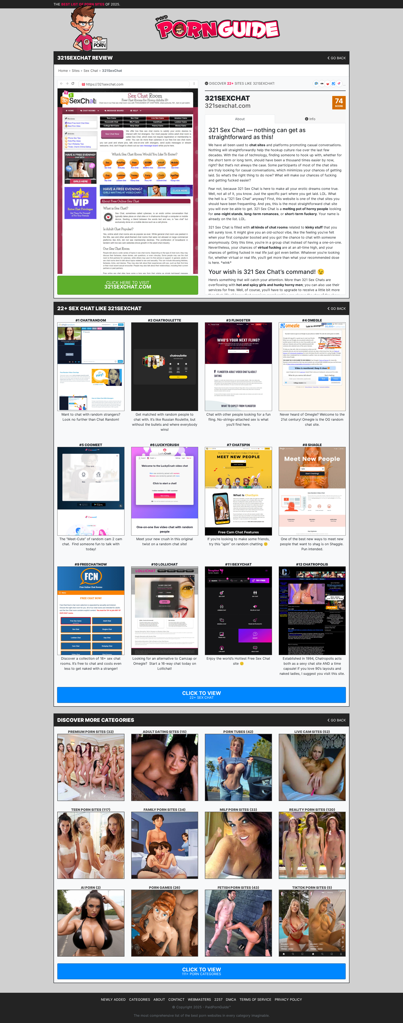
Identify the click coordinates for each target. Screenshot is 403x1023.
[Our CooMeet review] (90, 491)
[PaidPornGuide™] (83, 28)
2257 (218, 999)
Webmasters (199, 999)
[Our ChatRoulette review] (164, 366)
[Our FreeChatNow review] (90, 610)
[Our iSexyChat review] (238, 610)
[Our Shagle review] (312, 491)
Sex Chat (91, 70)
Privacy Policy (288, 999)
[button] (127, 285)
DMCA (231, 999)
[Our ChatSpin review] (238, 491)
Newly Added (113, 999)
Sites (76, 70)
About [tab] (240, 119)
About (159, 999)
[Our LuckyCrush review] (164, 491)
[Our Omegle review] (312, 366)
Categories (139, 999)
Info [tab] (311, 119)
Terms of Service (255, 999)
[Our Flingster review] (238, 366)
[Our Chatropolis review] (312, 610)
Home (63, 70)
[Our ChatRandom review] (90, 366)
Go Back (338, 58)
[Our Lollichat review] (164, 610)
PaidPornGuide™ (218, 1007)
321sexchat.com (110, 84)
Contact (176, 999)
